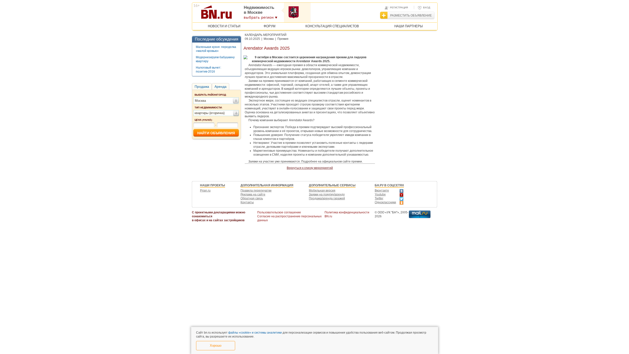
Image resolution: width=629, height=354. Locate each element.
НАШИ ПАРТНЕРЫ (408, 26)
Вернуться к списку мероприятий (310, 168)
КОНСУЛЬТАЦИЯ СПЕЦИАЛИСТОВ (332, 26)
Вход (426, 7)
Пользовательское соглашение (279, 212)
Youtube (380, 194)
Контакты (247, 202)
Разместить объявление (411, 15)
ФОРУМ (269, 26)
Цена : (204, 119)
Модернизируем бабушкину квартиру (215, 59)
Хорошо (215, 345)
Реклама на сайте (253, 194)
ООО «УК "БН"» (388, 212)
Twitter (379, 198)
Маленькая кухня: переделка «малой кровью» (216, 49)
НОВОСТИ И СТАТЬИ (224, 26)
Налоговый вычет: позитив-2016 (208, 69)
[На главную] (240, 14)
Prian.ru (205, 190)
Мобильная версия (322, 190)
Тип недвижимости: (208, 107)
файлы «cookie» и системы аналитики (255, 332)
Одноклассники (385, 202)
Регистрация (399, 7)
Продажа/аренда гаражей (327, 198)
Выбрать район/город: (211, 94)
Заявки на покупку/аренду (327, 194)
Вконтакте (382, 190)
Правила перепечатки (256, 190)
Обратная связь (252, 198)
